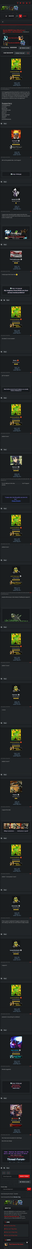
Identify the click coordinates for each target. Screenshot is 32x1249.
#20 (30, 1134)
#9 (30, 543)
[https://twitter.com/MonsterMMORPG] (20, 2)
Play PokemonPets (13, 38)
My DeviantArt (16, 1085)
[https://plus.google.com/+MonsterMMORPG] (23, 2)
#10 (30, 592)
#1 (30, 87)
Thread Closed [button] (25, 48)
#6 (30, 372)
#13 (30, 758)
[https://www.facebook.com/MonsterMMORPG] (17, 2)
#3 (30, 211)
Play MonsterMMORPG (14, 43)
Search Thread (24, 1176)
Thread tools (19, 53)
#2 (30, 157)
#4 (30, 271)
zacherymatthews (5, 89)
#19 (30, 1066)
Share (5, 123)
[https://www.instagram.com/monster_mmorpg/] (30, 2)
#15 (30, 873)
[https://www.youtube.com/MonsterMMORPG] (26, 2)
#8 (30, 479)
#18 (30, 1013)
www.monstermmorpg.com (11, 1216)
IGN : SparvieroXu (16, 1086)
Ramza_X (4, 480)
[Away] (21, 71)
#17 (30, 962)
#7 (30, 433)
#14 (30, 806)
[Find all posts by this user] (1, 123)
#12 (30, 706)
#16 (30, 918)
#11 (30, 662)
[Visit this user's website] (1, 300)
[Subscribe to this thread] (28, 53)
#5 (30, 335)
